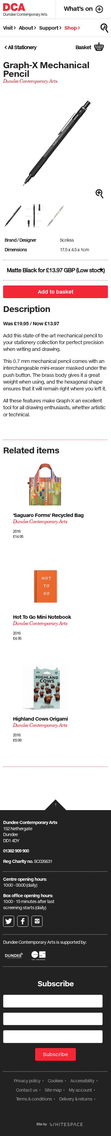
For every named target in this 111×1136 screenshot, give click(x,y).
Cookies (55, 1080)
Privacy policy (27, 1080)
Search (104, 28)
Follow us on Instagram (37, 921)
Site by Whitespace (59, 1124)
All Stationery (22, 47)
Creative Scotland (39, 955)
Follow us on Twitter (8, 921)
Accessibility (82, 1080)
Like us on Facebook (22, 921)
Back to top (55, 804)
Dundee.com (14, 955)
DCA (14, 7)
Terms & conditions (34, 1098)
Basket (83, 47)
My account (80, 1089)
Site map (53, 1089)
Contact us (26, 1089)
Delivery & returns (75, 1098)
